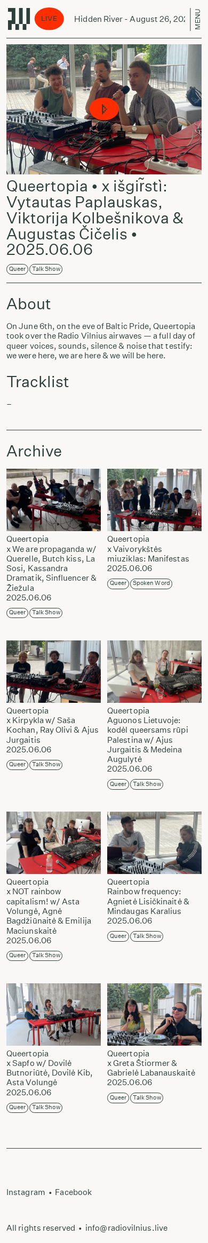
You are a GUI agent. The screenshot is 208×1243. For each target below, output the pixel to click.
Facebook (73, 1192)
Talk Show (46, 269)
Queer (17, 269)
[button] (104, 109)
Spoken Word (151, 583)
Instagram (25, 1192)
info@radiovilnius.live (126, 1228)
